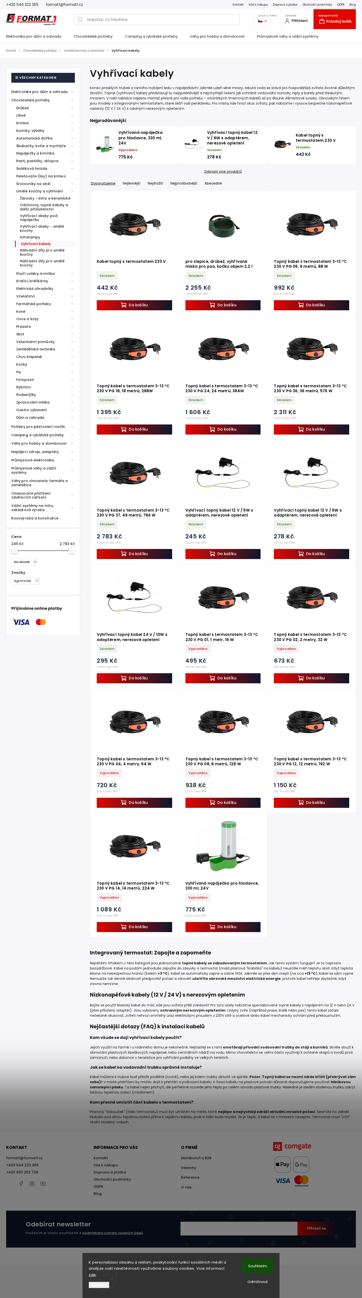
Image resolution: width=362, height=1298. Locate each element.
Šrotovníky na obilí (33, 183)
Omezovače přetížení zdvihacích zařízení (30, 495)
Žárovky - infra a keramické (45, 198)
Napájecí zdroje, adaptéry (35, 451)
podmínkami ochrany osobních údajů (112, 1233)
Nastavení (99, 1284)
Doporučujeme (103, 183)
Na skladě (25, 562)
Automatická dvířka (34, 138)
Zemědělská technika (35, 349)
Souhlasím (257, 1265)
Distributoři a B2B (196, 1158)
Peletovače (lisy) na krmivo (41, 176)
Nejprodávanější (183, 183)
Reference (190, 1177)
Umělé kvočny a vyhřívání (39, 191)
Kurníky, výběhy (30, 130)
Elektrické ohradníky (34, 288)
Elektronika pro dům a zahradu (39, 91)
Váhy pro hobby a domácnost (39, 443)
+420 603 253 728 (22, 1172)
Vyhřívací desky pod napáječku (38, 217)
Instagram (32, 1183)
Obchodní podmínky (317, 5)
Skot (20, 334)
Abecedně (213, 183)
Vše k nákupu (258, 5)
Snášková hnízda (32, 168)
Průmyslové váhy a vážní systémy (33, 470)
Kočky (21, 364)
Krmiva (22, 123)
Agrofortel (26, 581)
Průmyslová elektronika (32, 460)
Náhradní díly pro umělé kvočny (42, 252)
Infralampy (30, 237)
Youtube (43, 1183)
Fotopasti (25, 379)
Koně (20, 311)
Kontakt (238, 5)
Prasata (23, 326)
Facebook (21, 1183)
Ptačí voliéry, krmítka (35, 273)
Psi (18, 372)
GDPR (341, 5)
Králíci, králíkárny (32, 281)
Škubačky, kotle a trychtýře (41, 145)
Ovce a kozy (27, 318)
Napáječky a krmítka (35, 153)
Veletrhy (188, 1167)
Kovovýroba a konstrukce (34, 518)
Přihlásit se (316, 1228)
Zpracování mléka (33, 402)
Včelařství (25, 296)
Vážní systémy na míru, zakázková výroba (32, 507)
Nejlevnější (131, 183)
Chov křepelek (29, 356)
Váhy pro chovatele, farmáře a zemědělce (39, 482)
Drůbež (22, 108)
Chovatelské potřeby (30, 100)
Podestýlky (26, 394)
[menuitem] (36, 36)
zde (92, 1274)
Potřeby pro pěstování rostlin (38, 426)
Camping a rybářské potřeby (37, 435)
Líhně (21, 115)
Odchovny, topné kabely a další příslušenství (44, 207)
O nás (186, 1187)
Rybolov (23, 387)
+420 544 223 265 (22, 1165)
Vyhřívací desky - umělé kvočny (42, 228)
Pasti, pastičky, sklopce (37, 160)
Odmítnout (257, 1281)
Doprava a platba (285, 5)
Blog (352, 5)
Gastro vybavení (31, 409)
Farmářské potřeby (33, 303)
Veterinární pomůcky (35, 341)
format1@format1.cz (24, 1158)
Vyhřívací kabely (36, 243)
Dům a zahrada (30, 417)
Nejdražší (155, 183)
